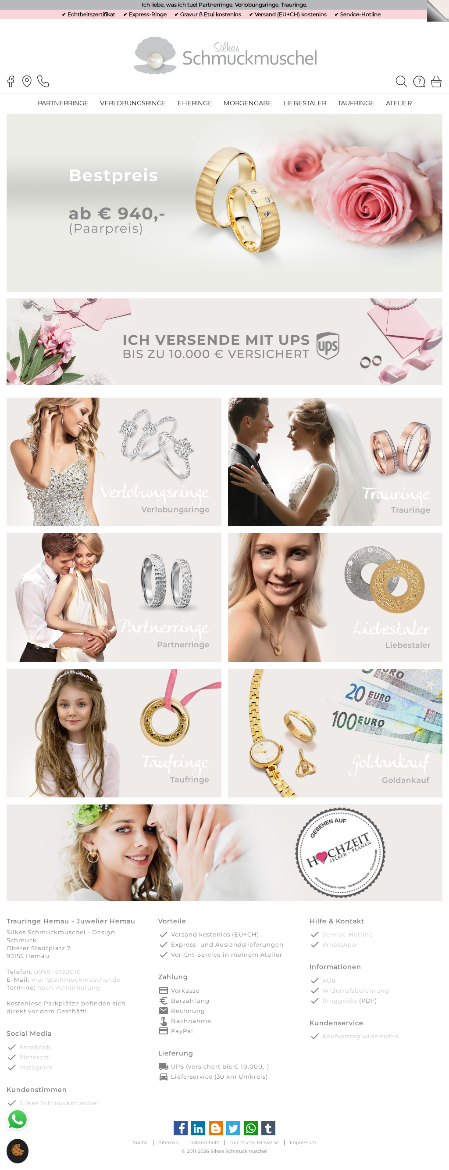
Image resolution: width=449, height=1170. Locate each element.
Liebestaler (305, 103)
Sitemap (168, 1142)
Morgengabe (248, 103)
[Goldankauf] (335, 796)
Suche (140, 1142)
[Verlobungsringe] (114, 525)
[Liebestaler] (335, 661)
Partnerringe (63, 103)
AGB (329, 980)
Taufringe (356, 103)
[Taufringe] (114, 796)
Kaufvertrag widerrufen (360, 1036)
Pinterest (34, 1057)
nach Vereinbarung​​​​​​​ (68, 987)
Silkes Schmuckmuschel (59, 1102)
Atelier (399, 103)
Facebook (35, 1047)
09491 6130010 (57, 971)
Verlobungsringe (133, 103)
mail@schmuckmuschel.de (76, 979)
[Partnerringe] (114, 661)
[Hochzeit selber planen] (224, 900)
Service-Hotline (360, 14)
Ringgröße (339, 1000)
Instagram (36, 1067)
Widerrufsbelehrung (355, 990)
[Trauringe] (335, 525)
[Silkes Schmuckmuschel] (224, 55)
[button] (17, 1155)
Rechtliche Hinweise (254, 1142)
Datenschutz (204, 1142)
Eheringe (195, 103)
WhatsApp (339, 944)
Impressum (303, 1142)
